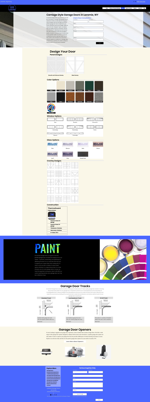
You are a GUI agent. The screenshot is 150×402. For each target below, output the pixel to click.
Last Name (91, 19)
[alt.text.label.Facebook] (133, 1)
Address (74, 37)
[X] (52, 394)
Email (74, 23)
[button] (80, 394)
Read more (40, 321)
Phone (74, 27)
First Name (75, 19)
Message (74, 381)
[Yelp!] (50, 394)
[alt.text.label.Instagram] (135, 1)
